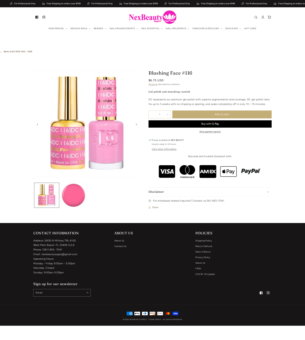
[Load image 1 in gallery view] (46, 195)
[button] (57, 28)
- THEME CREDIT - (155, 319)
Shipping (153, 84)
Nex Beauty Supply (138, 319)
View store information (164, 149)
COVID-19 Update (205, 274)
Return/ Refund (203, 246)
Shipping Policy (203, 240)
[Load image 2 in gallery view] (73, 195)
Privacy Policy (202, 257)
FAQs (198, 268)
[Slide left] (37, 124)
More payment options (210, 131)
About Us (119, 240)
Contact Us (120, 246)
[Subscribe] (87, 292)
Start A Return (203, 251)
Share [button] (155, 207)
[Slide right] (136, 124)
